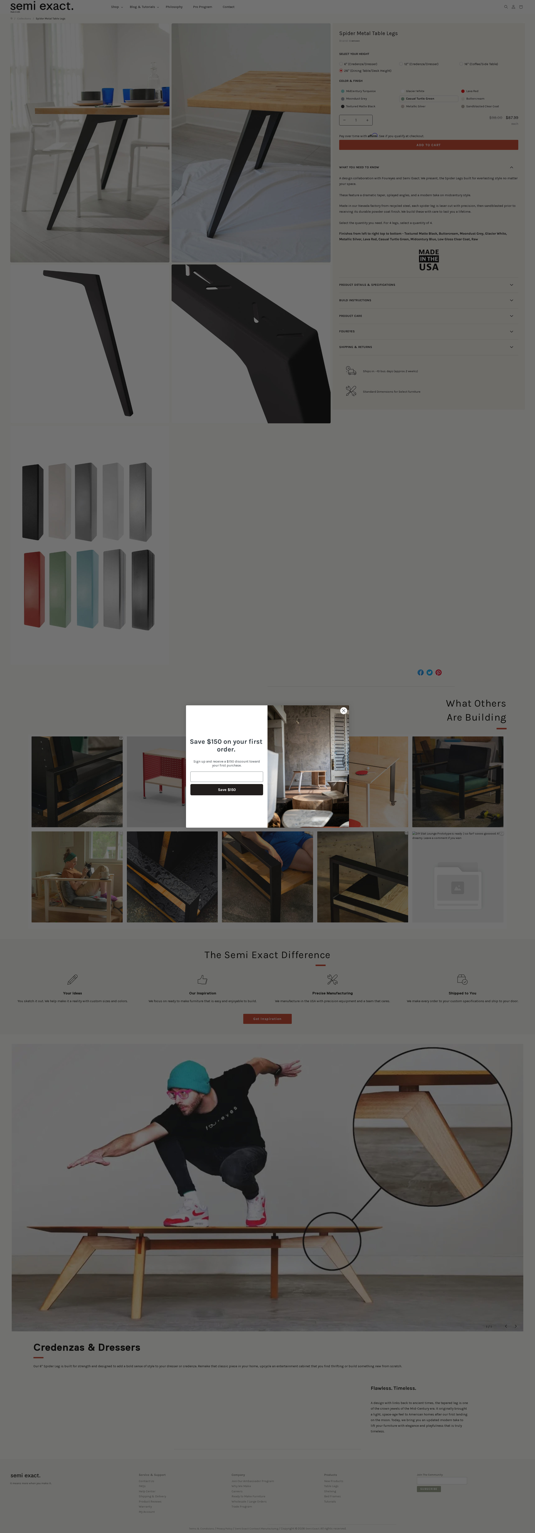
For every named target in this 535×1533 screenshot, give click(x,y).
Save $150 (227, 789)
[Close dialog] (343, 710)
